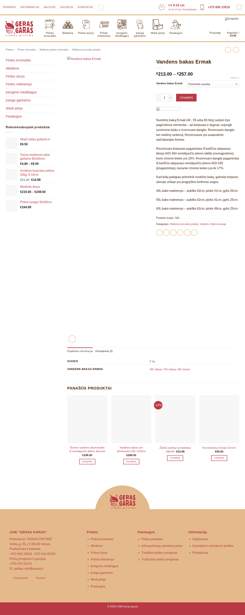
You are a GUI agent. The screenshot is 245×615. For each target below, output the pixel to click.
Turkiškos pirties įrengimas (159, 552)
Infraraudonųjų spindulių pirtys (161, 545)
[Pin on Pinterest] (180, 233)
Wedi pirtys (158, 32)
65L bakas (184, 369)
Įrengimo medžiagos (122, 34)
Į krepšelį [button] (87, 461)
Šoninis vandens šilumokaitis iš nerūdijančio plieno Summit (87, 449)
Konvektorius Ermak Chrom (219, 447)
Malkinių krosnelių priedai (86, 49)
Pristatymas (200, 552)
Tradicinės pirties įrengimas (160, 559)
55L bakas (170, 369)
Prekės (10, 49)
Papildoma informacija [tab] (80, 351)
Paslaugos (176, 32)
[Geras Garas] (19, 28)
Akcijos (49, 7)
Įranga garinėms (140, 34)
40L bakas (156, 369)
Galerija (66, 7)
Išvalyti (235, 78)
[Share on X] (166, 233)
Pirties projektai (152, 539)
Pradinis (9, 7)
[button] (101, 7)
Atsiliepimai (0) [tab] (104, 351)
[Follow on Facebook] (239, 7)
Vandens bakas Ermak (169, 83)
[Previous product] (236, 50)
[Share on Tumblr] (187, 233)
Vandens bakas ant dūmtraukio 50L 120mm (131, 449)
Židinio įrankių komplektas (175, 447)
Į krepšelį (186, 97)
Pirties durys (86, 32)
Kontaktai (85, 7)
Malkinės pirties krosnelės (54, 49)
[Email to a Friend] (173, 233)
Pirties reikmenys (103, 34)
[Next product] (228, 50)
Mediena (67, 32)
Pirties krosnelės (50, 34)
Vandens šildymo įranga (213, 224)
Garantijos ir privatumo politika (213, 545)
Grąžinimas (200, 539)
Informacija (29, 7)
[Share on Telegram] (194, 233)
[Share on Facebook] (159, 233)
